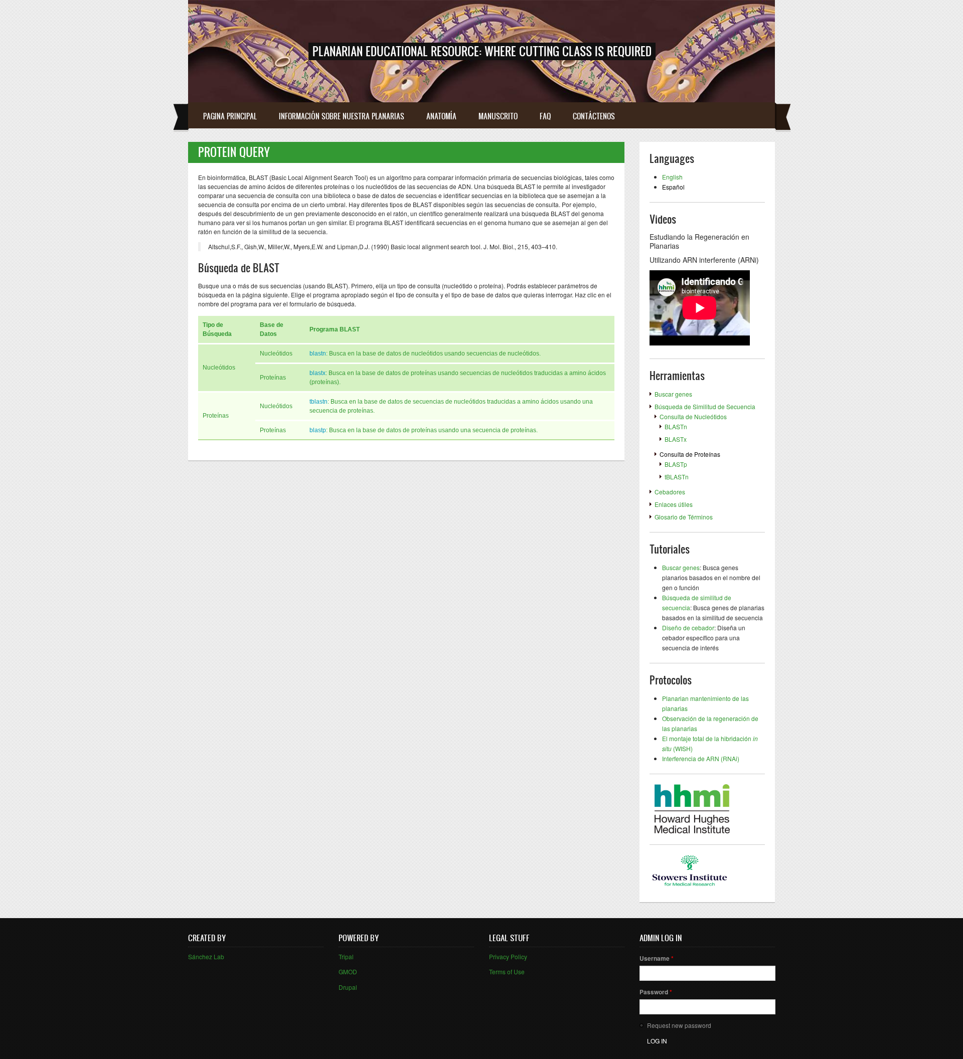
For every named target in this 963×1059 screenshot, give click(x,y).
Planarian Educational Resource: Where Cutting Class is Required (482, 51)
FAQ (545, 116)
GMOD (348, 971)
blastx (317, 373)
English (672, 176)
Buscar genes (673, 394)
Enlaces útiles (674, 504)
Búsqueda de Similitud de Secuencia (705, 406)
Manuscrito (498, 116)
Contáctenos (594, 116)
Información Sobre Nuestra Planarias (341, 116)
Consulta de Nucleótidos (693, 416)
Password (655, 991)
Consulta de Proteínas (690, 454)
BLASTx (676, 439)
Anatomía (441, 116)
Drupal (348, 987)
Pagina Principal (230, 116)
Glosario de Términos (684, 516)
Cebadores (670, 491)
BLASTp (676, 464)
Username (656, 958)
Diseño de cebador (688, 627)
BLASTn (676, 426)
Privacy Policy (508, 956)
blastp (317, 430)
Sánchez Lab (206, 956)
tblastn (318, 401)
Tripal (346, 956)
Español (673, 187)
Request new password (679, 1025)
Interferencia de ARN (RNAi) (700, 758)
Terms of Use (507, 971)
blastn (317, 353)
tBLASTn (677, 476)
